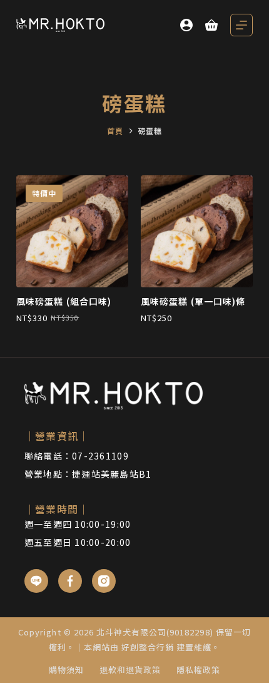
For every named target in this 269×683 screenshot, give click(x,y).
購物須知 (66, 670)
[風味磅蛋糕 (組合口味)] (72, 231)
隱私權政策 (198, 670)
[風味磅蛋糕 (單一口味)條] (197, 231)
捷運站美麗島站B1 (112, 474)
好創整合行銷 (147, 647)
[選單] (241, 25)
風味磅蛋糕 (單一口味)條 (193, 301)
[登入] (186, 25)
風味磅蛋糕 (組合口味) (63, 301)
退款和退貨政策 (130, 670)
